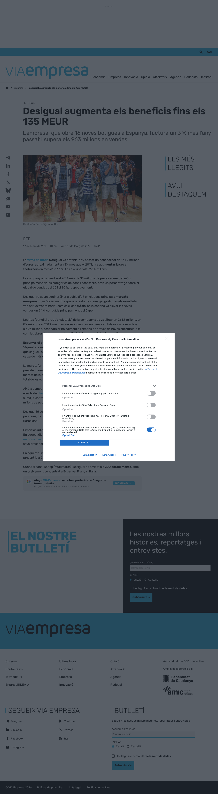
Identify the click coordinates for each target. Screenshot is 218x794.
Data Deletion (89, 454)
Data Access (109, 454)
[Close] (168, 339)
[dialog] (109, 397)
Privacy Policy (128, 454)
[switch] (151, 393)
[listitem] (109, 386)
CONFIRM (84, 442)
